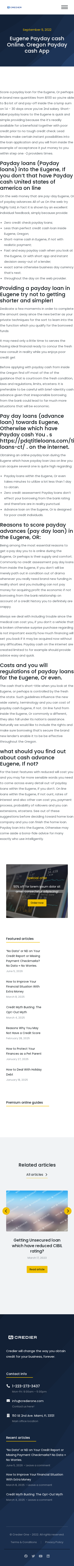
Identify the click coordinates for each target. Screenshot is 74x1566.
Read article (37, 1269)
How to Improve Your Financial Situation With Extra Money (34, 1477)
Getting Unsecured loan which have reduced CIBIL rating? (37, 1246)
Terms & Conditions (24, 1542)
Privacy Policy (54, 1542)
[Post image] (37, 1211)
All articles (34, 1174)
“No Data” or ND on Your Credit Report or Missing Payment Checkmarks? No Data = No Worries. (36, 1455)
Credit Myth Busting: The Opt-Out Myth (34, 1494)
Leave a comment (38, 1465)
